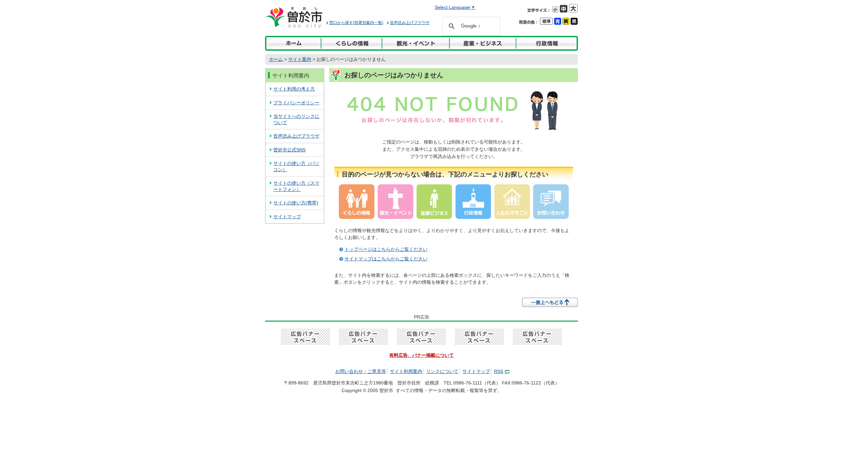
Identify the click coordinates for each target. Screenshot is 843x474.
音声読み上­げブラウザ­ (296, 136)
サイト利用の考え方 (294, 89)
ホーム (276, 59)
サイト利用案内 (290, 75)
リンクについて (442, 371)
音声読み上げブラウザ (409, 22)
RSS (498, 371)
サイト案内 (299, 59)
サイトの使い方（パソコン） (296, 166)
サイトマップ (287, 216)
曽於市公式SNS (289, 149)
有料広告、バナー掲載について (421, 355)
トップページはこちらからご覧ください (385, 249)
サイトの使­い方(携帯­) (295, 202)
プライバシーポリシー (296, 102)
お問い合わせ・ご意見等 (360, 371)
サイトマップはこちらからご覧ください (385, 258)
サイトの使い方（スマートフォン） (296, 186)
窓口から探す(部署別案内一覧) (356, 22)
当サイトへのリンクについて (296, 119)
